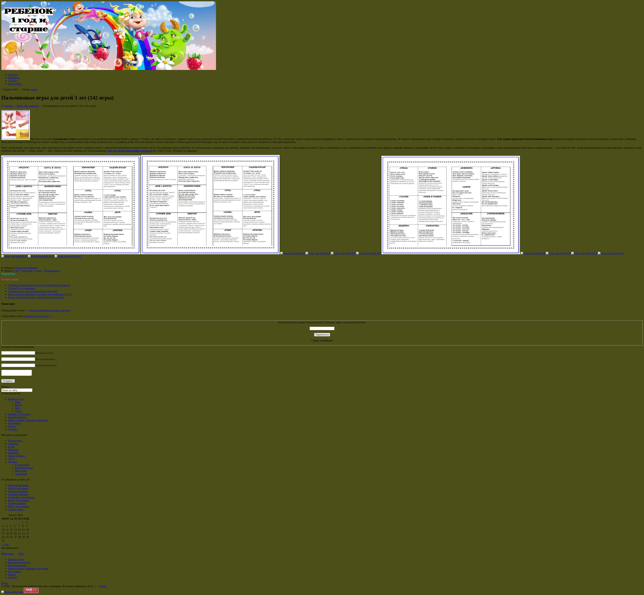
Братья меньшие (17, 417)
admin (34, 89)
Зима (17, 402)
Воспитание (15, 440)
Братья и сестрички (19, 414)
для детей (27, 270)
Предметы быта (24, 467)
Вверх (4, 583)
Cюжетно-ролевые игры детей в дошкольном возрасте (39, 285)
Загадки (12, 461)
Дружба (12, 429)
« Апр (5, 544)
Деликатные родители (36, 316)
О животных (22, 464)
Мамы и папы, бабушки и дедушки (28, 420)
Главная (12, 74)
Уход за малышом (18, 488)
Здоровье (13, 443)
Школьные (21, 470)
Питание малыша (18, 491)
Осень (18, 411)
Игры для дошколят (28, 105)
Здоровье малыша (18, 494)
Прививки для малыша (21, 497)
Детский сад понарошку (22, 288)
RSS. (21, 553)
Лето (17, 408)
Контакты (13, 77)
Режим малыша (17, 503)
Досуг (11, 458)
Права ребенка (16, 455)
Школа (12, 426)
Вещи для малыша (18, 500)
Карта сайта (15, 83)
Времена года (16, 399)
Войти (102, 586)
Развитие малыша (18, 485)
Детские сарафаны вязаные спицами (49, 310)
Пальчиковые (52, 270)
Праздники (14, 423)
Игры (11, 446)
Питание (13, 449)
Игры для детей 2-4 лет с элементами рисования (35, 297)
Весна (18, 405)
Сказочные (21, 473)
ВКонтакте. (7, 553)
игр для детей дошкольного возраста (130, 150)
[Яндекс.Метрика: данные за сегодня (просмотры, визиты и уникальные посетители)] (12, 592)
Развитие (13, 452)
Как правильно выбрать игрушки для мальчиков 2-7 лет (40, 294)
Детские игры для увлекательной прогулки (33, 291)
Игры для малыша (18, 506)
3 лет (16, 270)
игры (38, 270)
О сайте (12, 80)
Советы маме (15, 509)
